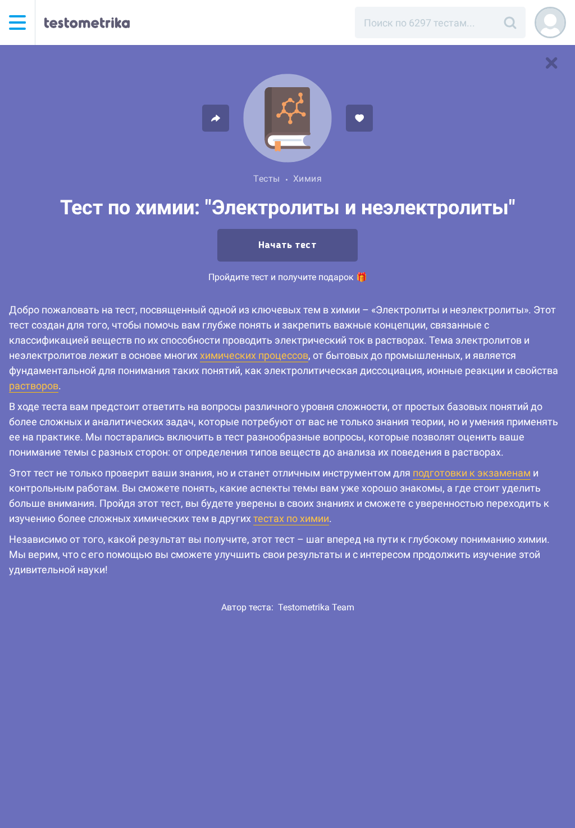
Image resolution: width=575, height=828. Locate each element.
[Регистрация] (550, 22)
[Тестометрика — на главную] (87, 22)
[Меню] (17, 22)
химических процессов (254, 355)
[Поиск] (510, 22)
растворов (33, 386)
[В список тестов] (551, 63)
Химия (307, 178)
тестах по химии (291, 518)
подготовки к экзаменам (472, 473)
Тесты (266, 178)
